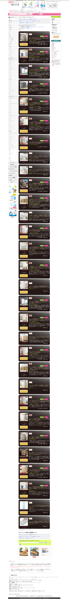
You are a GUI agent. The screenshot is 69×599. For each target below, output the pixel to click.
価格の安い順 (28, 26)
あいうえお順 (41, 26)
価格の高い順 (33, 26)
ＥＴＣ (28, 584)
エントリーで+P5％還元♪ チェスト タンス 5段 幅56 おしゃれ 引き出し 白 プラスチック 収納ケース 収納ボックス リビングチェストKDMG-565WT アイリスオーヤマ (39, 70)
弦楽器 (13, 586)
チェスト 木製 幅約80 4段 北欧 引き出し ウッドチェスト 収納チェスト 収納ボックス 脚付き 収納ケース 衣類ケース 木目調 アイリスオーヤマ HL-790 (39, 184)
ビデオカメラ (36, 580)
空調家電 (16, 581)
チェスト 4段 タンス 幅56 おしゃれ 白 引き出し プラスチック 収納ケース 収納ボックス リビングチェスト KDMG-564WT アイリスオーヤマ (39, 437)
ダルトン (10, 74)
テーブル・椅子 (32, 587)
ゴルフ (14, 585)
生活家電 (13, 581)
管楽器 (19, 586)
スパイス (10, 122)
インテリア (12, 17)
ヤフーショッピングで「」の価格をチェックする (28, 19)
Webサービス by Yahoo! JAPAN (14, 594)
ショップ (36, 26)
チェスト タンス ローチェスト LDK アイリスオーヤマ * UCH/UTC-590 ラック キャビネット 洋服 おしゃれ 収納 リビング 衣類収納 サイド (39, 337)
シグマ (10, 129)
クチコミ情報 (40, 44)
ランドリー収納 (11, 39)
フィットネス (27, 585)
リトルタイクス (11, 145)
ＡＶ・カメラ (12, 173)
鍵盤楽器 (16, 586)
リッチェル (10, 148)
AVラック (10, 153)
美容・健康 (12, 164)
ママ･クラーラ (11, 136)
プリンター (30, 582)
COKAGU (10, 79)
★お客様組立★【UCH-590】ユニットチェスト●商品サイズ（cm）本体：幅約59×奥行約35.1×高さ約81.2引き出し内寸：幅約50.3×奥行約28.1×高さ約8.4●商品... (39, 341)
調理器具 (21, 587)
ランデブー (10, 117)
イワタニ (10, 86)
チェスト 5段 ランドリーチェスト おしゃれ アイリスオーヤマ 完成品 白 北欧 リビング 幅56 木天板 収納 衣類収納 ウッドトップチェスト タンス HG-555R (39, 401)
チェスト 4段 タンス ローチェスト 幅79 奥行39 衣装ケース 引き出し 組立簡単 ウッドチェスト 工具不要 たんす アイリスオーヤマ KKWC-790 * (39, 470)
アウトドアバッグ (26, 587)
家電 (11, 175)
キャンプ (18, 587)
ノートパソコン (25, 582)
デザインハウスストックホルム (13, 103)
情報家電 (30, 581)
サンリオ (10, 77)
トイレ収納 (10, 41)
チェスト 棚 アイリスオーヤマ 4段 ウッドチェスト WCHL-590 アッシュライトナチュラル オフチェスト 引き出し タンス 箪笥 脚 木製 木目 (39, 453)
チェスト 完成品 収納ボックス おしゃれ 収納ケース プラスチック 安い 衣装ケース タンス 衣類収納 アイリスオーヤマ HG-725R (39, 86)
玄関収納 (10, 43)
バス (30, 579)
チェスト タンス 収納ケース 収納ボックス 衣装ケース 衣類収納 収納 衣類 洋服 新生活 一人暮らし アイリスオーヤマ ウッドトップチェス (39, 522)
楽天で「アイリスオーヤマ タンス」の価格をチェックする (30, 536)
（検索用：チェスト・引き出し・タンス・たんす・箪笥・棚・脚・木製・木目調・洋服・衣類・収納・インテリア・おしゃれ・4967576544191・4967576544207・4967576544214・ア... (39, 189)
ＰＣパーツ (38, 582)
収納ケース (10, 22)
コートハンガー (11, 53)
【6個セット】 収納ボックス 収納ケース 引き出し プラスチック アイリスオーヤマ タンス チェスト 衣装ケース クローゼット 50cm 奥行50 (39, 157)
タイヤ (25, 584)
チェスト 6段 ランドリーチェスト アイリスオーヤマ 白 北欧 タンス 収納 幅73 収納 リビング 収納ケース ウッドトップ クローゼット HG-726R (39, 230)
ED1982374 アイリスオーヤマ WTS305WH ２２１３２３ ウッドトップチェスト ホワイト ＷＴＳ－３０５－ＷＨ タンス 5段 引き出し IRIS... (39, 510)
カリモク (10, 112)
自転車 (19, 584)
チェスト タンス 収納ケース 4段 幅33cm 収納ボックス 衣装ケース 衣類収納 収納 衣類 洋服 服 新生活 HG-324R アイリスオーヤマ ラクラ (39, 287)
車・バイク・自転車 (13, 166)
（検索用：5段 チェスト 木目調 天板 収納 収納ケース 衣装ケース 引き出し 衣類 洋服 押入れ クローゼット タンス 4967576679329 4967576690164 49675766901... (39, 42)
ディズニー (10, 141)
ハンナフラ (10, 110)
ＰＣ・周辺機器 (12, 177)
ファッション (12, 162)
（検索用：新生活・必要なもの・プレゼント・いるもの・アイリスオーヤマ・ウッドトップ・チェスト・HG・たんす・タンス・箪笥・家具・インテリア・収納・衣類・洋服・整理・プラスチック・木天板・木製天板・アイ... (39, 356)
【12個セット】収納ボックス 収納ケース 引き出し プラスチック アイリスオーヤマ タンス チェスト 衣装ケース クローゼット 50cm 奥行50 (39, 216)
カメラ (18, 580)
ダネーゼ (10, 108)
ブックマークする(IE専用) (40, 570)
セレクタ (10, 124)
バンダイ (10, 72)
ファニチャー (15, 583)
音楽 (11, 179)
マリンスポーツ (18, 585)
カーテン (10, 160)
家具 (9, 150)
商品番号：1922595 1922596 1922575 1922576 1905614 (39, 173)
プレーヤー (31, 580)
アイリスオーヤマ (11, 60)
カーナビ (31, 584)
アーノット (10, 134)
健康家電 (23, 581)
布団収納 (10, 29)
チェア (26, 579)
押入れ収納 (10, 27)
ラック (19, 579)
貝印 (9, 93)
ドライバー (34, 582)
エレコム (10, 81)
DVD (9, 34)
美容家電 (27, 581)
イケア (10, 70)
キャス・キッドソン (11, 91)
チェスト (10, 48)
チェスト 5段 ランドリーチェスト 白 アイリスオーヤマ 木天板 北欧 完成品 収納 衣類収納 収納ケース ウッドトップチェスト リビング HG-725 (39, 142)
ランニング (31, 585)
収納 (16, 579)
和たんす (10, 55)
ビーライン (10, 65)
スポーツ (11, 181)
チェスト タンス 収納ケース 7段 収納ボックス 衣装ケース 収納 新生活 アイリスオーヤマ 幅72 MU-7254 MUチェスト (39, 386)
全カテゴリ (25, 27)
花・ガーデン (12, 168)
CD (9, 32)
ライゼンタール (11, 67)
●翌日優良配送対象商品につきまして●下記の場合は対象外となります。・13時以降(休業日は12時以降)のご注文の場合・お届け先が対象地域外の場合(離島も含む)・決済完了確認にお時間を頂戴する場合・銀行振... (39, 74)
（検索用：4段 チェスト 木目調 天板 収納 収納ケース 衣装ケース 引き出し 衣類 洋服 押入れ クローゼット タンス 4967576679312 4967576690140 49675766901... (39, 441)
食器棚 (10, 36)
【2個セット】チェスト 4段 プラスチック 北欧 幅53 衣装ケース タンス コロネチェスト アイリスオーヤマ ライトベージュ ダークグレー (39, 170)
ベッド (10, 155)
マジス (10, 143)
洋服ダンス (10, 46)
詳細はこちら (45, 44)
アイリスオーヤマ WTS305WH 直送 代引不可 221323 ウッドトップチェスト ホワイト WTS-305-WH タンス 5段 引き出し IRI (39, 506)
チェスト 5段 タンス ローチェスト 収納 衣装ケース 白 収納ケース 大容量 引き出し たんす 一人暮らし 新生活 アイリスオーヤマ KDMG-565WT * (39, 38)
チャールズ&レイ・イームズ (12, 115)
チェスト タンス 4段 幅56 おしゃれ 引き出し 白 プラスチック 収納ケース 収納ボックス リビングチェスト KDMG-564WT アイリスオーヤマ (39, 302)
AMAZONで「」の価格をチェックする (26, 22)
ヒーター (20, 581)
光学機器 (39, 580)
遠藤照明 (10, 131)
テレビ (15, 580)
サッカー (23, 585)
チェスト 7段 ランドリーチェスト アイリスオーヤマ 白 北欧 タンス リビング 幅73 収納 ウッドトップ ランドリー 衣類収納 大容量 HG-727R (39, 352)
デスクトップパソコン (18, 582)
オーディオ (21, 580)
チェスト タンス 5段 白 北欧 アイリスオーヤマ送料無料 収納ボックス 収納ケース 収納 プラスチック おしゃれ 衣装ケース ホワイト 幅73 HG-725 (39, 419)
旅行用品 (14, 587)
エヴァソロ (10, 84)
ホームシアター (26, 580)
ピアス (11, 578)
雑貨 (9, 158)
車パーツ (22, 584)
